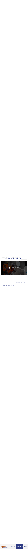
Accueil (13, 546)
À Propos (20, 546)
